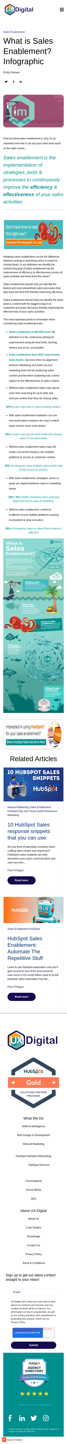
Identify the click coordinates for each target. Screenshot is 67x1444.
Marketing (13, 815)
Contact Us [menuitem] (33, 1245)
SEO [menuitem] (33, 1198)
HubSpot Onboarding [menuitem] (39, 1156)
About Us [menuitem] (33, 1218)
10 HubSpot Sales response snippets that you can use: (28, 831)
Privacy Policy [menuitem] (33, 1254)
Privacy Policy (18, 1322)
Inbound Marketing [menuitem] (33, 1144)
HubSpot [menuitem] (21, 1156)
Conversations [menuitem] (33, 1181)
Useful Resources (46, 811)
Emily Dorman (11, 72)
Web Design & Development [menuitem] (33, 1135)
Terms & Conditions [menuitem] (33, 1263)
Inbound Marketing (18, 807)
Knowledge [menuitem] (33, 1236)
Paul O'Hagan (15, 870)
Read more (21, 880)
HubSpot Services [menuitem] (38, 1165)
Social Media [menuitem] (33, 1189)
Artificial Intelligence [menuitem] (33, 1126)
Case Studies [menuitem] (33, 1227)
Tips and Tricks (27, 811)
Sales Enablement (14, 32)
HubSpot (12, 811)
